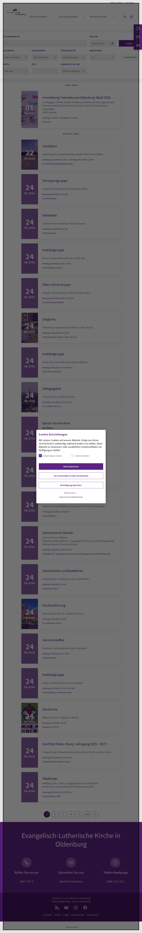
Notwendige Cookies (52, 455)
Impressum (64, 497)
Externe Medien (82, 455)
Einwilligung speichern (71, 485)
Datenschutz (77, 497)
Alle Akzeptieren (71, 466)
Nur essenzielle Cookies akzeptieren (71, 475)
